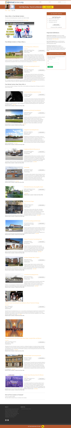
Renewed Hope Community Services (32, 355)
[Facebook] (8, 420)
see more (35, 61)
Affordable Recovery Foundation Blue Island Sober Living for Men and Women (23, 338)
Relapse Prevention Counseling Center (33, 239)
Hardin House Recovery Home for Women (34, 375)
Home (6, 10)
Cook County (25, 20)
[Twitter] (6, 420)
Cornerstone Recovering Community (32, 92)
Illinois (9, 10)
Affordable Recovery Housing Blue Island (33, 186)
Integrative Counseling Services (31, 129)
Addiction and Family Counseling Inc (32, 110)
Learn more (41, 50)
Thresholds (26, 167)
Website (27, 48)
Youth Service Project (29, 201)
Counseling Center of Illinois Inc (31, 46)
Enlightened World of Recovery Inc (32, 149)
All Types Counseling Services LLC (32, 66)
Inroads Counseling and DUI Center (32, 220)
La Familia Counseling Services (31, 274)
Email (24, 48)
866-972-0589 (56, 24)
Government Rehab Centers (26, 408)
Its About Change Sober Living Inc (32, 257)
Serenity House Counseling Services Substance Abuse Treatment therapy (22, 302)
